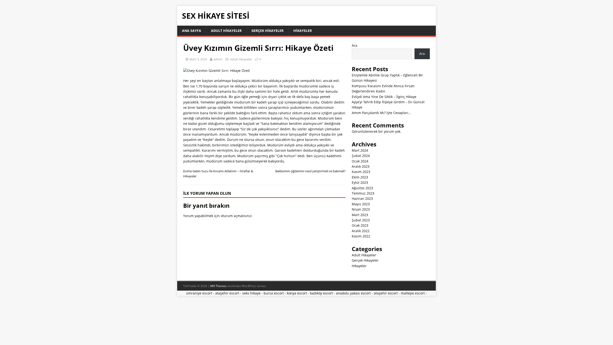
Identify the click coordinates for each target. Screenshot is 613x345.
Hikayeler (302, 30)
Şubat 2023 (361, 220)
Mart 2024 (360, 150)
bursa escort (274, 293)
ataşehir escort (227, 293)
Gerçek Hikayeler (267, 30)
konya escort (297, 293)
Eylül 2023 (360, 182)
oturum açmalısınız (236, 215)
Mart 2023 (360, 215)
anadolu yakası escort (353, 293)
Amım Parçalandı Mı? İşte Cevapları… (381, 112)
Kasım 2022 (361, 236)
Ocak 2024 (360, 161)
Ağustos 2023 (362, 188)
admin (217, 59)
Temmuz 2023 (363, 193)
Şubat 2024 (361, 155)
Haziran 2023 (362, 198)
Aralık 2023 (360, 166)
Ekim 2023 (360, 177)
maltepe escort (413, 293)
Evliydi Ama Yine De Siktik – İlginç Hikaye (384, 96)
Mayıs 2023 (361, 204)
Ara (354, 45)
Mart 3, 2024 (198, 59)
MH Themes (218, 286)
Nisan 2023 (361, 209)
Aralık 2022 (360, 231)
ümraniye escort (199, 293)
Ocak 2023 (360, 225)
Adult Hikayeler (226, 30)
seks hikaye (251, 293)
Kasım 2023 (361, 171)
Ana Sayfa (191, 30)
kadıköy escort (321, 293)
